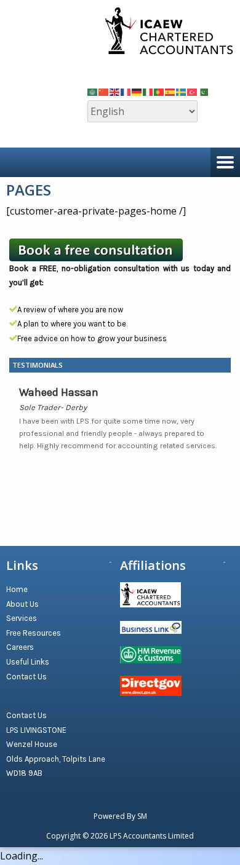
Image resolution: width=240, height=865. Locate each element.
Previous (205, 468)
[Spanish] (170, 91)
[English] (115, 91)
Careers (20, 647)
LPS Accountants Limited (152, 836)
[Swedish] (181, 91)
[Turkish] (192, 91)
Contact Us (26, 676)
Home (17, 589)
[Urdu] (203, 91)
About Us (22, 604)
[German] (137, 91)
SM (142, 816)
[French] (126, 91)
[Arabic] (92, 91)
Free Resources (33, 633)
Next (217, 468)
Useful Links (27, 661)
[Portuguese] (159, 91)
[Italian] (148, 91)
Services (21, 618)
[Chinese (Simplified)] (104, 91)
